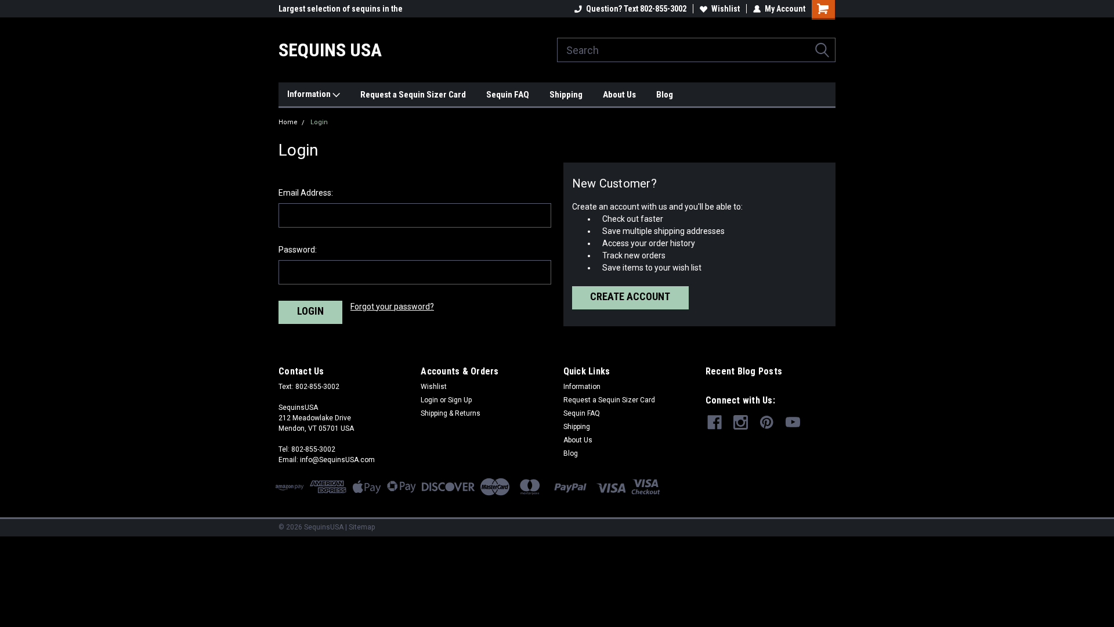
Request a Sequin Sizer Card (413, 94)
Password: (297, 249)
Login (319, 122)
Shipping (566, 94)
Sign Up (460, 400)
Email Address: (305, 192)
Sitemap (362, 527)
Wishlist (725, 8)
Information (309, 94)
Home (288, 122)
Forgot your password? (392, 306)
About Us (619, 94)
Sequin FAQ (507, 94)
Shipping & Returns (450, 413)
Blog (664, 94)
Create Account (630, 296)
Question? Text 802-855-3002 (636, 8)
